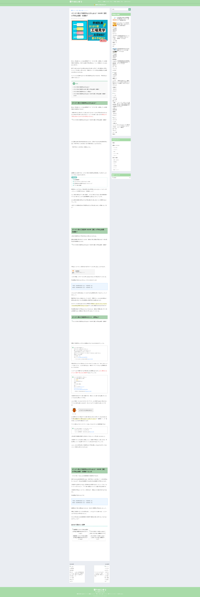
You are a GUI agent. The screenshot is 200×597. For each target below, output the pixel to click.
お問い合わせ (120, 593)
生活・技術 (115, 157)
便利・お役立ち (116, 159)
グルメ (115, 163)
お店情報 (115, 165)
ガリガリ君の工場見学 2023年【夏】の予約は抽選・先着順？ (86, 89)
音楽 (114, 151)
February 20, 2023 (88, 391)
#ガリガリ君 (76, 389)
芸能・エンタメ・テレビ (108, 1)
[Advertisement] (89, 50)
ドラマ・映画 (116, 153)
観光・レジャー (116, 169)
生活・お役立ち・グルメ (119, 1)
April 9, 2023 (92, 431)
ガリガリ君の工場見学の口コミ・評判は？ (82, 91)
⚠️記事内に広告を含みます (100, 4)
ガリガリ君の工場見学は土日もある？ (82, 87)
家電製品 (115, 161)
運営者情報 (80, 593)
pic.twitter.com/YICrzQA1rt (83, 389)
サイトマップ (128, 1)
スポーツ (115, 155)
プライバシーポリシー (113, 593)
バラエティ (115, 149)
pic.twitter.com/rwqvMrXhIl (82, 357)
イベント (115, 167)
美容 (114, 142)
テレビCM (115, 147)
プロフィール (85, 593)
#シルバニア (82, 386)
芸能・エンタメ (116, 145)
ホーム (100, 1)
